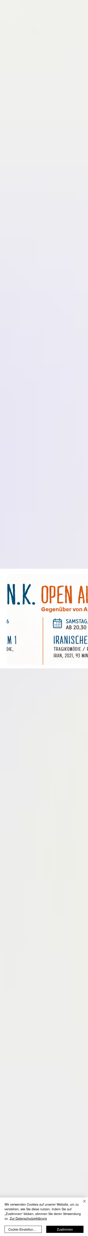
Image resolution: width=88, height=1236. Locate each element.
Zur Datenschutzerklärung (28, 1218)
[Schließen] (81, 1203)
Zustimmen (65, 1229)
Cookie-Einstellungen (23, 1229)
